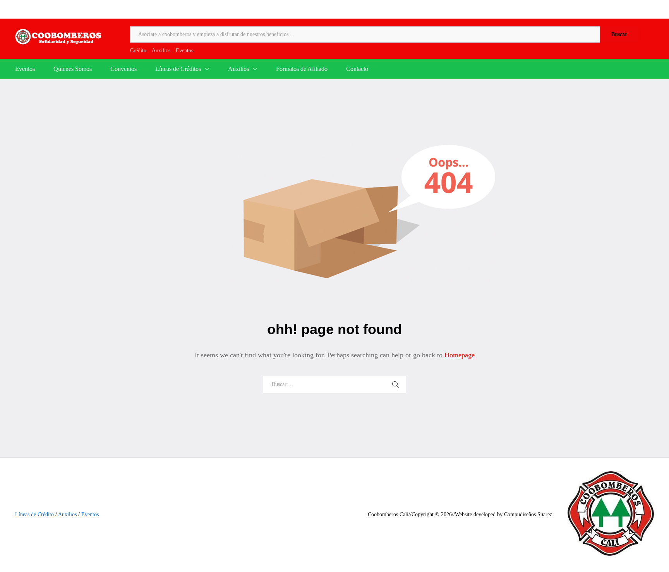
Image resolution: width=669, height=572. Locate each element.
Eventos (184, 50)
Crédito (138, 50)
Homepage (459, 355)
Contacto (357, 69)
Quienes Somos (72, 69)
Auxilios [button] (238, 69)
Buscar (619, 34)
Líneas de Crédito (34, 514)
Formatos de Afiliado (302, 69)
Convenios (123, 69)
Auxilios (161, 50)
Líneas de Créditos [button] (178, 69)
